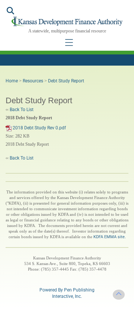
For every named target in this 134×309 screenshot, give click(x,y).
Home (12, 80)
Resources (33, 80)
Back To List (22, 109)
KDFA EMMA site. (109, 236)
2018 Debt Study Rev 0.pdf (39, 127)
